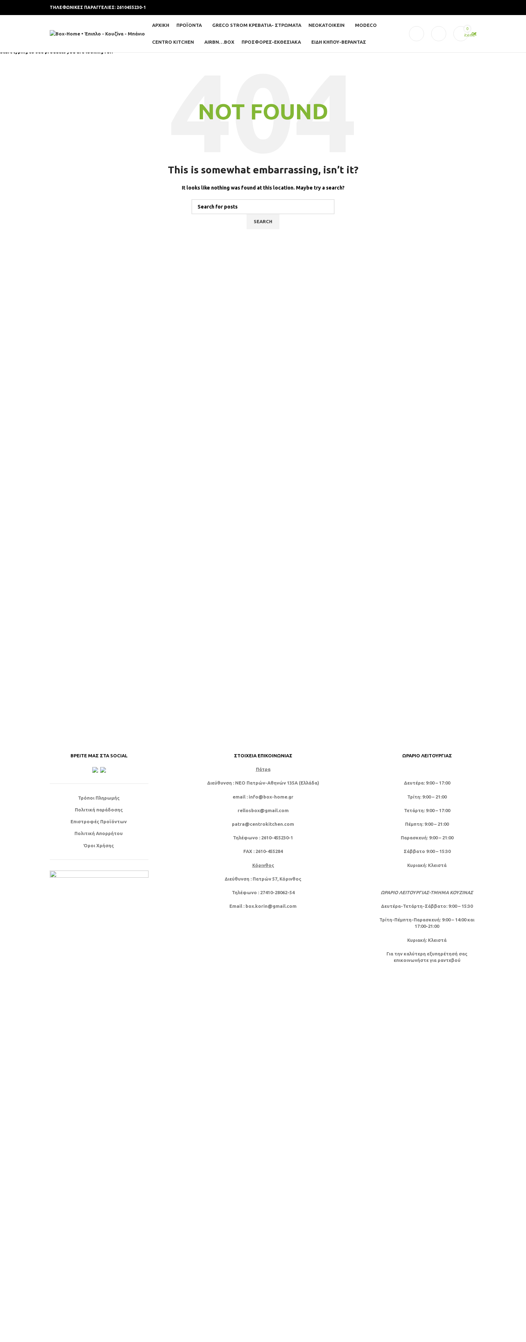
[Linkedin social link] (463, 8)
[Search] (439, 34)
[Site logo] (97, 32)
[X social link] (429, 8)
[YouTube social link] (446, 8)
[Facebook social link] (420, 8)
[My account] (416, 34)
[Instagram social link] (437, 8)
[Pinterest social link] (454, 8)
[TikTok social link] (472, 8)
